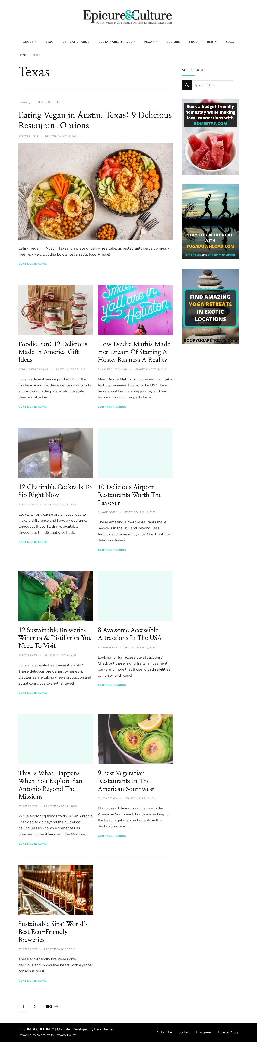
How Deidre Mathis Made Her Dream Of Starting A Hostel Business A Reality (134, 352)
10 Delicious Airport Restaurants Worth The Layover (130, 495)
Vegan (149, 42)
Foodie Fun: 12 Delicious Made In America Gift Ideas (52, 352)
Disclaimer (204, 1032)
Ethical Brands (76, 42)
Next (48, 1006)
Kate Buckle (30, 136)
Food (193, 42)
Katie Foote (29, 504)
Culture (173, 42)
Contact (184, 1032)
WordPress (45, 1035)
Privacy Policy (66, 1035)
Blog (49, 42)
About (28, 42)
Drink (212, 42)
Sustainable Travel (115, 42)
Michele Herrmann (35, 369)
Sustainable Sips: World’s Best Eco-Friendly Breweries (53, 932)
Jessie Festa (30, 806)
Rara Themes (104, 1029)
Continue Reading (32, 264)
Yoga (230, 42)
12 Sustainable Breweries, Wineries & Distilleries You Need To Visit (55, 638)
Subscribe (164, 1032)
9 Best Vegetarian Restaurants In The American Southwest (126, 781)
